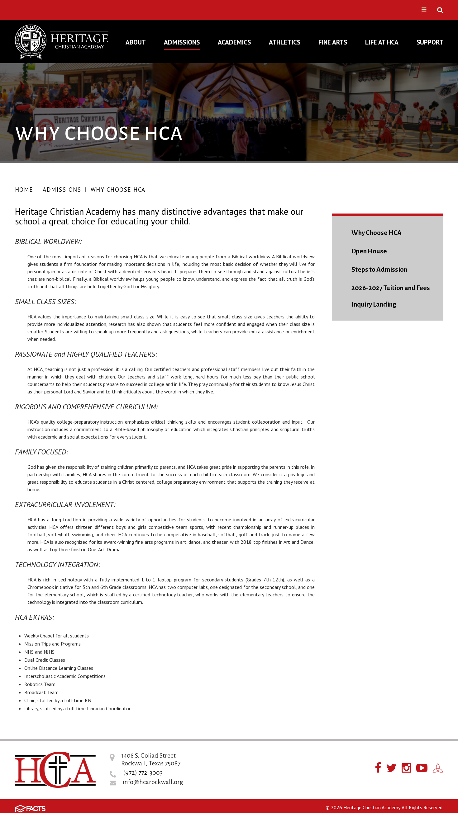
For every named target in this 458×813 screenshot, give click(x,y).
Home (24, 189)
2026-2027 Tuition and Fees (390, 288)
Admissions (62, 189)
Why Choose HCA (118, 189)
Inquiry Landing (373, 304)
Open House (369, 251)
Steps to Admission (379, 269)
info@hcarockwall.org (153, 781)
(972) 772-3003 (143, 772)
